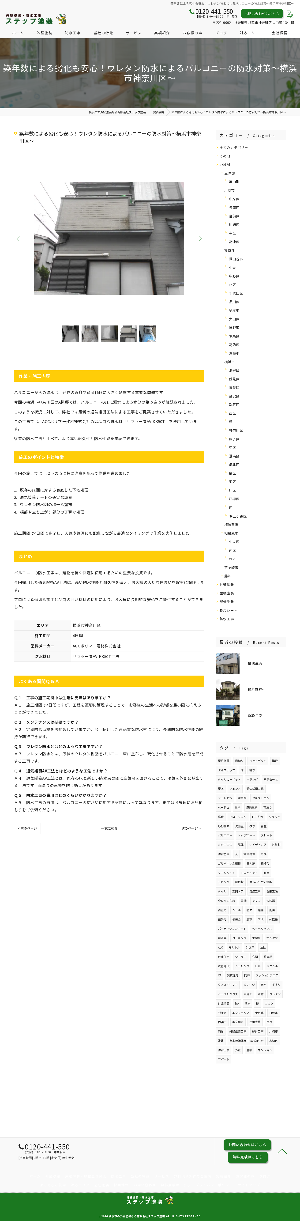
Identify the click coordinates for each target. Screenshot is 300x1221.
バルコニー (225, 835)
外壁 (238, 1050)
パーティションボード (232, 928)
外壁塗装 (227, 584)
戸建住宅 (223, 957)
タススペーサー (228, 985)
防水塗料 (223, 854)
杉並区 (222, 1013)
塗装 (221, 1041)
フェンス (235, 788)
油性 (263, 947)
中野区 (234, 275)
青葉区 (234, 387)
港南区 (234, 456)
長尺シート (228, 610)
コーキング (239, 938)
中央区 (234, 541)
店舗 (260, 910)
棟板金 (236, 919)
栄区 (232, 481)
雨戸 (269, 1022)
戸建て (248, 994)
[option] (109, 238)
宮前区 (234, 215)
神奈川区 (236, 430)
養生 (263, 826)
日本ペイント (249, 873)
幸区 (232, 233)
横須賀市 (231, 524)
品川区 (234, 301)
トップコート (246, 835)
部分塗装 (227, 601)
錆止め (222, 910)
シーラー (241, 957)
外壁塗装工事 (238, 1031)
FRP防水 (257, 817)
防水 (247, 1003)
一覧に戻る (109, 828)
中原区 (234, 198)
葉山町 (234, 181)
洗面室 (239, 826)
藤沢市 (229, 575)
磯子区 (234, 438)
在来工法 (272, 891)
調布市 (234, 353)
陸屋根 (242, 798)
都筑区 (234, 404)
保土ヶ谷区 (238, 516)
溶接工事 (255, 891)
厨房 (272, 910)
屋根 (249, 1050)
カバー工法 (225, 845)
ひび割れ (223, 826)
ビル (258, 966)
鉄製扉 (270, 901)
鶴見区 (234, 378)
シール (236, 910)
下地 (260, 919)
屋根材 (239, 882)
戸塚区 (234, 498)
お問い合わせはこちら (262, 13)
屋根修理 (223, 761)
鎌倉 (260, 994)
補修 (252, 770)
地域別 (225, 164)
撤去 (249, 910)
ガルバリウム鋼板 (260, 882)
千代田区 (236, 293)
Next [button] (199, 238)
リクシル (272, 966)
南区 (232, 550)
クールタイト (226, 873)
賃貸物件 (249, 854)
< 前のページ (27, 828)
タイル (222, 891)
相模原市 (231, 533)
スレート (266, 835)
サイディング (257, 845)
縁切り (239, 761)
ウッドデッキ (257, 761)
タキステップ (226, 770)
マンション (265, 1050)
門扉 (247, 975)
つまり (269, 1003)
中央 (232, 267)
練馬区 (234, 335)
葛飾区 (234, 344)
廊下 (249, 919)
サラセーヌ (271, 779)
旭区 (232, 490)
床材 (263, 985)
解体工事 (258, 1031)
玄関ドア (238, 891)
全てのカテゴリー (234, 147)
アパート (223, 1059)
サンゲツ (272, 938)
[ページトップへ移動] (282, 1151)
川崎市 (229, 190)
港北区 (234, 464)
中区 (232, 447)
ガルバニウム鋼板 (229, 863)
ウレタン (275, 994)
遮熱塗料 (252, 807)
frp (237, 1003)
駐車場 (268, 957)
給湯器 (222, 938)
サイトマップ (249, 1185)
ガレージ (249, 985)
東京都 (229, 250)
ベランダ (252, 779)
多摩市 (234, 310)
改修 (252, 826)
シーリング (242, 966)
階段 (275, 761)
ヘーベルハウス (262, 928)
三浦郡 (229, 173)
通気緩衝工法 (255, 788)
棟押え (265, 863)
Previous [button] (18, 238)
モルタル (234, 947)
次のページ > (191, 828)
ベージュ (223, 807)
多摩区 (234, 207)
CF (219, 975)
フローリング (238, 817)
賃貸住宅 (233, 975)
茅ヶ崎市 (231, 567)
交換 (263, 854)
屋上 (221, 788)
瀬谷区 (234, 370)
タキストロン (260, 798)
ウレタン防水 (226, 901)
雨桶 (221, 1031)
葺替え (222, 919)
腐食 (221, 817)
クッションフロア (266, 975)
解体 (241, 845)
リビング (223, 882)
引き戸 (250, 947)
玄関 (255, 957)
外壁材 (276, 845)
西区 (232, 413)
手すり (276, 985)
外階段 (273, 919)
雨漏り (267, 807)
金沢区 (234, 395)
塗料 (237, 807)
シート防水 (225, 798)
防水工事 (227, 618)
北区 (232, 284)
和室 (266, 873)
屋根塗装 (227, 592)
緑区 (232, 558)
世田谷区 (236, 258)
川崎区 (234, 224)
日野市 (234, 327)
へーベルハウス (228, 994)
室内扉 (251, 863)
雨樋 (243, 901)
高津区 (234, 241)
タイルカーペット (229, 779)
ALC (220, 947)
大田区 (234, 318)
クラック (274, 817)
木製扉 (256, 938)
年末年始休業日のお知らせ (246, 1041)
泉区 (232, 473)
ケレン (256, 901)
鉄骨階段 (223, 966)
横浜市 (229, 361)
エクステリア (240, 1013)
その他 (225, 156)
